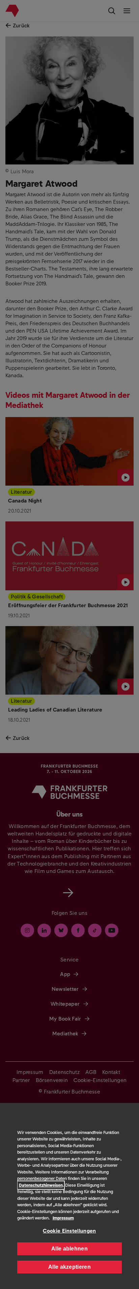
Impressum (63, 1217)
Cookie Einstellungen (69, 1231)
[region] (69, 1196)
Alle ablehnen (69, 1249)
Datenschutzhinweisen (41, 1185)
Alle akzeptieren (69, 1267)
